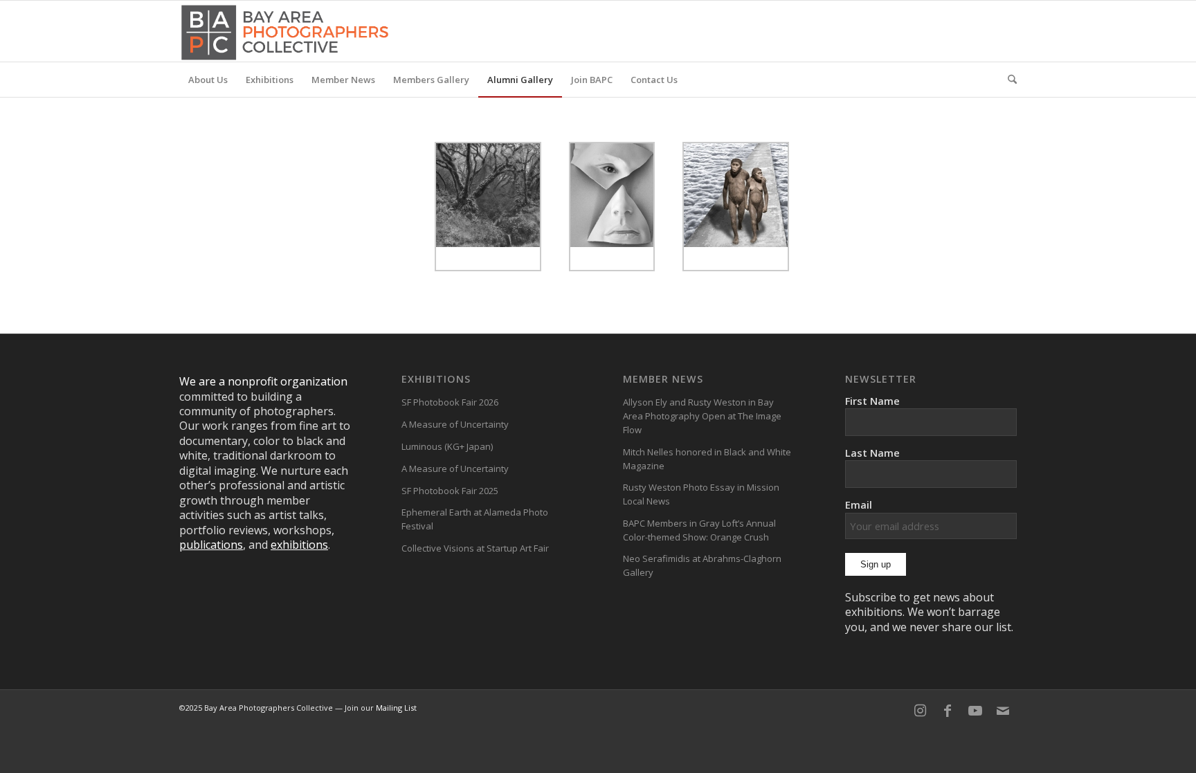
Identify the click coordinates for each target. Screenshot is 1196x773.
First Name (872, 401)
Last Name (872, 453)
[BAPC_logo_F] (284, 31)
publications (211, 544)
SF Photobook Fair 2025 (449, 490)
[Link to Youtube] (975, 711)
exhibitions (299, 544)
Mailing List (396, 707)
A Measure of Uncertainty (455, 424)
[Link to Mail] (1003, 711)
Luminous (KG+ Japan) (447, 446)
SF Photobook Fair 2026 (449, 402)
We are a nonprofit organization (263, 381)
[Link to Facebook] (947, 711)
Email (858, 504)
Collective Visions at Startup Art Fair (475, 548)
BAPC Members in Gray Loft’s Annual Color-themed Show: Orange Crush (699, 530)
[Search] (1008, 79)
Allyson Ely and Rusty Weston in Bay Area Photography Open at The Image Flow (702, 416)
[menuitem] (208, 79)
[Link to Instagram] (920, 711)
